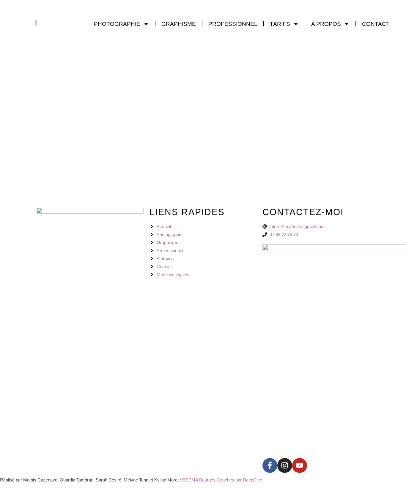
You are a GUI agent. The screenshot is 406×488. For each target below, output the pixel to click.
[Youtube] (299, 465)
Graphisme (178, 24)
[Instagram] (284, 465)
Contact (376, 24)
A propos (326, 24)
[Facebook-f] (269, 465)
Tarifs (280, 24)
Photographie (117, 24)
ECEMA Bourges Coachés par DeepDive (222, 479)
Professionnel (232, 24)
